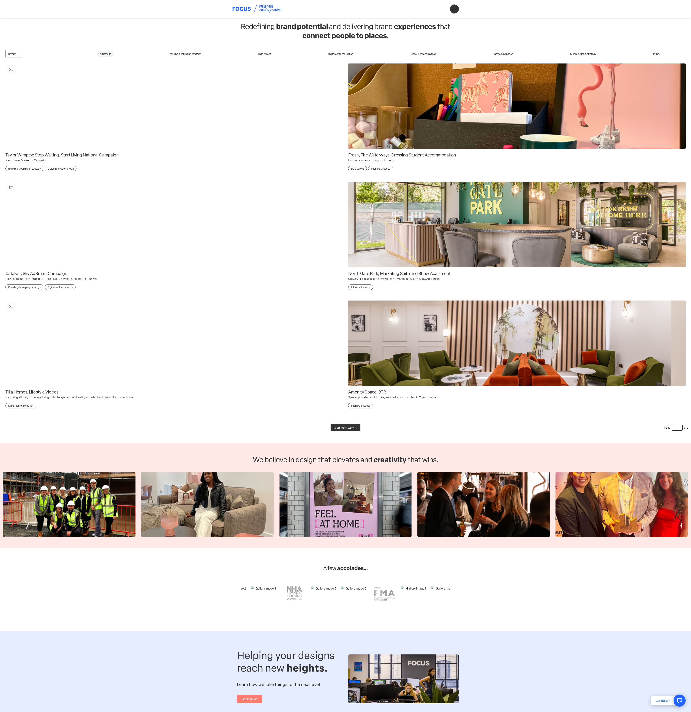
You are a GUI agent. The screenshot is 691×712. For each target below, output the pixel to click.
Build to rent (264, 54)
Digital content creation (340, 54)
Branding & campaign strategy (184, 54)
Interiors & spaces (503, 54)
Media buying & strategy (583, 54)
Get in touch (250, 699)
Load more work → (345, 428)
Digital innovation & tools (423, 54)
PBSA (656, 54)
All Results (105, 54)
